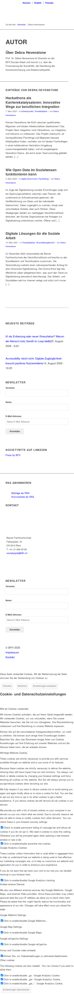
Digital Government (29, 178)
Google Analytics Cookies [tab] (13, 847)
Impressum (12, 652)
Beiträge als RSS (20, 493)
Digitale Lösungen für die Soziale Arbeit (33, 235)
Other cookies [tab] (7, 960)
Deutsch (27, 2)
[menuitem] (27, 3)
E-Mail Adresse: (14, 416)
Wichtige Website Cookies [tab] (13, 752)
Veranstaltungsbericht (45, 242)
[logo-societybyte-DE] (31, 12)
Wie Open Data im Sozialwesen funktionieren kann (31, 172)
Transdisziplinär (40, 111)
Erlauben (7, 685)
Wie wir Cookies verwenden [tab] (14, 708)
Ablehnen (22, 685)
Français (49, 2)
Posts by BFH (13, 455)
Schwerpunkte (27, 111)
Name (9, 402)
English (37, 2)
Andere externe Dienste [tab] (12, 884)
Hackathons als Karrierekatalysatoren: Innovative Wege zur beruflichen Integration (33, 102)
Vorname (10, 387)
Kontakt (10, 657)
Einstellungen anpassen (45, 685)
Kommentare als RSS (22, 496)
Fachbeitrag (44, 178)
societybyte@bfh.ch (16, 553)
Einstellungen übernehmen (16, 989)
